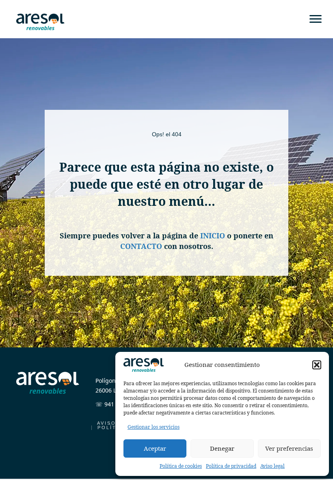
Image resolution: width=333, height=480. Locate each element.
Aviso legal (272, 466)
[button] (317, 365)
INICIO (212, 235)
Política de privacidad (231, 466)
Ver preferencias (289, 448)
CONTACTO (141, 246)
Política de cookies (181, 466)
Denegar (222, 448)
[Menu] (315, 19)
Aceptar (155, 448)
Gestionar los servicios (153, 426)
